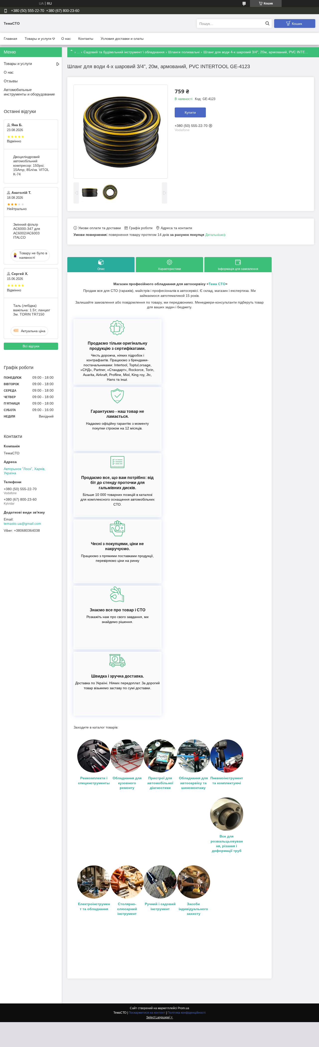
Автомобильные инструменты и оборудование (29, 92)
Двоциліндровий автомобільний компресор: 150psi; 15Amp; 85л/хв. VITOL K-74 (31, 165)
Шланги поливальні (184, 52)
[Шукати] (267, 23)
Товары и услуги (38, 39)
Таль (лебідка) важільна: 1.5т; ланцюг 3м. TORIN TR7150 (31, 310)
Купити (190, 112)
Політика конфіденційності (186, 1012)
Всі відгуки (31, 346)
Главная (10, 39)
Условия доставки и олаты (122, 39)
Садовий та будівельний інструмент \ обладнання (123, 52)
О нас (66, 39)
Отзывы (11, 81)
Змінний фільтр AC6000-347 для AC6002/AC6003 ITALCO (26, 231)
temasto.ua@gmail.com (22, 523)
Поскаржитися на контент (147, 1012)
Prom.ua (183, 1008)
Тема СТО (217, 284)
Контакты (85, 39)
